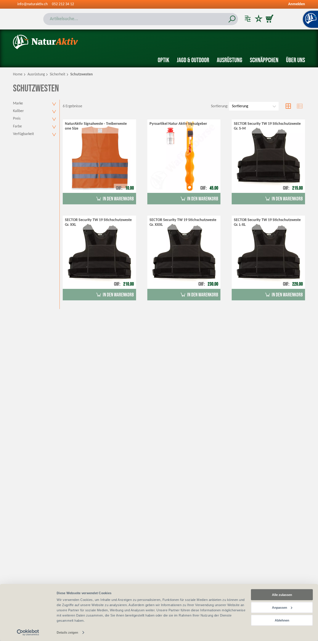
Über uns (295, 60)
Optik (163, 60)
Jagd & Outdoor (193, 60)
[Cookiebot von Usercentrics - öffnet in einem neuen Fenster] (28, 632)
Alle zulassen (282, 595)
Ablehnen (282, 620)
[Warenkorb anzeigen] (269, 19)
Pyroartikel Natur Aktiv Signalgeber (178, 124)
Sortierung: (219, 106)
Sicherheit (57, 74)
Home (17, 74)
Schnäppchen (264, 60)
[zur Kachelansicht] (288, 106)
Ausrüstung (229, 60)
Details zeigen (67, 632)
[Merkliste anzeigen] (258, 19)
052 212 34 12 (63, 4)
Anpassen (279, 607)
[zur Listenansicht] (299, 106)
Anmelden (296, 4)
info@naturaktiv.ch (32, 4)
